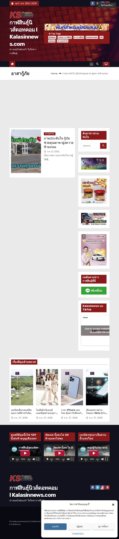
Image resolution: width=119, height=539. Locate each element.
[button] (113, 504)
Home (54, 73)
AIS (101, 37)
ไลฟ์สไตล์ (17, 373)
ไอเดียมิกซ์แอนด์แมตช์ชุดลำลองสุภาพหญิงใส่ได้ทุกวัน (47, 413)
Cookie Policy (78, 533)
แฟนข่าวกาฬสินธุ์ (64, 37)
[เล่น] (13, 459)
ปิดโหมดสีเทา (107, 5)
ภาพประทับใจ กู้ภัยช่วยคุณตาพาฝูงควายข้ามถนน (58, 142)
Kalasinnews (92, 37)
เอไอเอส (52, 41)
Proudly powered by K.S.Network (24, 521)
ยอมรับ (55, 526)
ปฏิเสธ (79, 526)
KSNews (52, 37)
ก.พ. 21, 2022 (53, 151)
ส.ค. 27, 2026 (21, 417)
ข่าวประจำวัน (62, 41)
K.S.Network (14, 524)
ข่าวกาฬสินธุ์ (79, 37)
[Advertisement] (59, 101)
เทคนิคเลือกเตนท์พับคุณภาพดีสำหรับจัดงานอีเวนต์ (21, 413)
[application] (25, 453)
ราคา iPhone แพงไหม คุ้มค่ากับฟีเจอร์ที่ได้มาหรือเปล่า (72, 413)
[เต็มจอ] (37, 459)
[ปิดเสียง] (34, 459)
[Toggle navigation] (91, 64)
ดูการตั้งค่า (103, 526)
